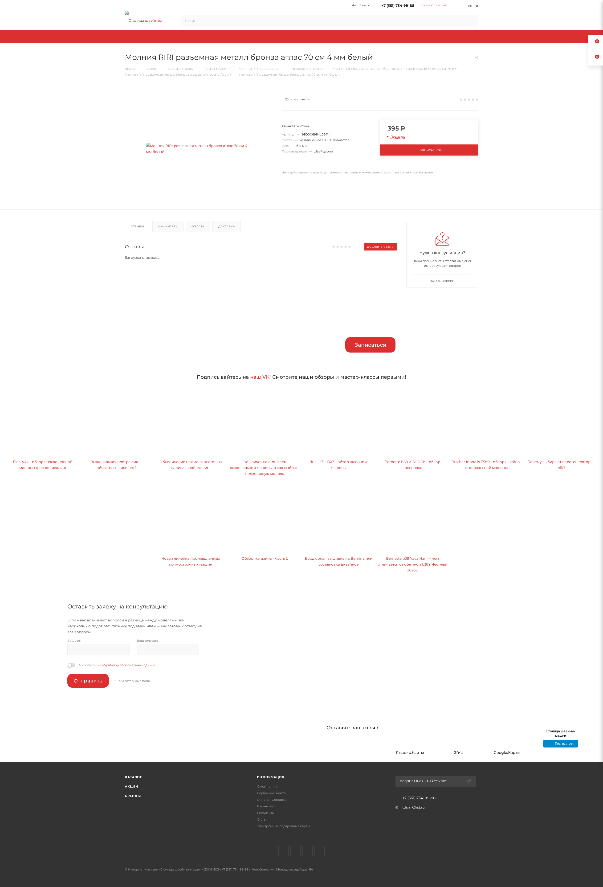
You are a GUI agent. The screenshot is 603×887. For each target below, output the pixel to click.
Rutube (307, 851)
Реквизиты (265, 813)
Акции (131, 786)
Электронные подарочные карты (283, 826)
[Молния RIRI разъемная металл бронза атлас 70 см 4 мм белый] (199, 149)
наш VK (259, 377)
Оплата (197, 226)
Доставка (226, 226)
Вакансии (265, 806)
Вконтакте (283, 851)
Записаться (370, 345)
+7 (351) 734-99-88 (397, 5)
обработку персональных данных (129, 665)
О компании (267, 786)
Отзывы (137, 226)
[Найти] (472, 20)
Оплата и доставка (272, 799)
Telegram (295, 851)
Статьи (262, 819)
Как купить (168, 226)
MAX (319, 851)
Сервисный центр (271, 793)
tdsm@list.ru (413, 807)
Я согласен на (117, 665)
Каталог (133, 777)
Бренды (133, 796)
